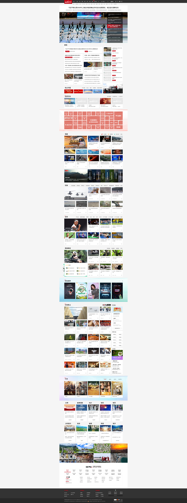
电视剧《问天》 (115, 371)
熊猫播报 (113, 248)
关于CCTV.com (66, 494)
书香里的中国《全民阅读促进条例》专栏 (105, 437)
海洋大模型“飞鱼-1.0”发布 (116, 437)
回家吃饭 (90, 345)
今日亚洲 (90, 318)
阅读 (102, 423)
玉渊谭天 (94, 87)
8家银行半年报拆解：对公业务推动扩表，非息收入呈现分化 (105, 416)
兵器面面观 (88, 185)
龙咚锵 (117, 150)
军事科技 (92, 185)
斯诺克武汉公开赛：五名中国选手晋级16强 (93, 240)
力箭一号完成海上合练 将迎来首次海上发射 (73, 65)
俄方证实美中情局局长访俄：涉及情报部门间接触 (91, 81)
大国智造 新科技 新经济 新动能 (92, 106)
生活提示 (110, 480)
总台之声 (65, 492)
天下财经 (113, 75)
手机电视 (88, 494)
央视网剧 (111, 134)
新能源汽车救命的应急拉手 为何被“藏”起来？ (69, 328)
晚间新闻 (95, 477)
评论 (79, 1)
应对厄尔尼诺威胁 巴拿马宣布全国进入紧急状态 (91, 77)
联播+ (86, 51)
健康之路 (102, 373)
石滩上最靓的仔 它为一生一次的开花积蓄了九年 (69, 342)
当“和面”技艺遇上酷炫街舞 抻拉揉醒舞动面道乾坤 (105, 328)
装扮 (89, 275)
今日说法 (81, 478)
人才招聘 (102, 496)
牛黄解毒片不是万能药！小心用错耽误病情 (105, 370)
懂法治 (114, 345)
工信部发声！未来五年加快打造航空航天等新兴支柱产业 (105, 413)
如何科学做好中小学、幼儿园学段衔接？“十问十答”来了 (117, 416)
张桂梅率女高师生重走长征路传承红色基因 (93, 416)
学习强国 (83, 87)
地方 (90, 403)
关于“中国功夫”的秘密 (115, 362)
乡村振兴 (68, 423)
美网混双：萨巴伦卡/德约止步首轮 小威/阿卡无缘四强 (81, 240)
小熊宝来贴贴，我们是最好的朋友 (105, 272)
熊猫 (92, 1)
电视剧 (105, 379)
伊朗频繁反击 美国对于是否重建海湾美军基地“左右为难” (117, 144)
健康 (90, 423)
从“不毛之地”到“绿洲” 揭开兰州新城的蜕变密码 (81, 356)
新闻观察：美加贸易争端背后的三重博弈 (114, 36)
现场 (89, 147)
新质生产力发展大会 (68, 359)
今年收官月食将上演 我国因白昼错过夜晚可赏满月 (88, 69)
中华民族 (117, 480)
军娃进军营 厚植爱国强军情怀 (117, 208)
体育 (87, 1)
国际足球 (114, 230)
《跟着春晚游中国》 (116, 313)
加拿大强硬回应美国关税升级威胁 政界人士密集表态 (92, 83)
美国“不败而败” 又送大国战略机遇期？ (69, 163)
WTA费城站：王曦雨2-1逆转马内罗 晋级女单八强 (105, 240)
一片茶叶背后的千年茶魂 (116, 358)
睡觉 (101, 275)
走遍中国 (78, 359)
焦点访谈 (113, 55)
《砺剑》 (114, 318)
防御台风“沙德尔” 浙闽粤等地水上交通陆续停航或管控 (73, 71)
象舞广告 (72, 494)
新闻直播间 (114, 70)
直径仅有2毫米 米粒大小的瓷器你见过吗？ (93, 356)
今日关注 (102, 345)
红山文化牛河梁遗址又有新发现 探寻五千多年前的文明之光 (69, 416)
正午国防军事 (67, 212)
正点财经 (113, 60)
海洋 (114, 423)
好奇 (91, 275)
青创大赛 (117, 134)
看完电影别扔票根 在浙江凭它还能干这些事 (93, 328)
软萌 (115, 275)
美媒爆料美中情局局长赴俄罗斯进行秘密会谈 (93, 144)
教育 (90, 1)
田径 (101, 230)
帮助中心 (88, 496)
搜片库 (116, 122)
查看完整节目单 (117, 328)
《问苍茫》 (78, 396)
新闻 (77, 1)
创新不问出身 (72, 51)
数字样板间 (109, 96)
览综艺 (114, 337)
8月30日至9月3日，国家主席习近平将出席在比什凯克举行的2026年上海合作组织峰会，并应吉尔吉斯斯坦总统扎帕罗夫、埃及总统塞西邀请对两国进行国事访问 (93, 10)
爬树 (113, 261)
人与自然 (81, 480)
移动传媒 (81, 496)
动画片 (110, 379)
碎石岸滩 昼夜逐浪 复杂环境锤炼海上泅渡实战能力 (117, 195)
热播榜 (119, 116)
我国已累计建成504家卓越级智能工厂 (114, 17)
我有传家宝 (103, 478)
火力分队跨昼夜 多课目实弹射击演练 (105, 195)
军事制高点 (97, 185)
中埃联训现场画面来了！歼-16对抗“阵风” (93, 315)
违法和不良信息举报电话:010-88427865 (96, 499)
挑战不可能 (110, 477)
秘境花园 (66, 345)
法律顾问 (102, 494)
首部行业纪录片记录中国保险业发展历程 (104, 106)
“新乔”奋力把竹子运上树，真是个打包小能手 (117, 258)
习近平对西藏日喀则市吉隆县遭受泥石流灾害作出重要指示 (81, 49)
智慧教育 (121, 493)
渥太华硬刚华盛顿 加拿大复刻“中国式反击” (105, 144)
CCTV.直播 (102, 1)
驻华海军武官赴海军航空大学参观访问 (93, 195)
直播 (67, 265)
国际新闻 (66, 83)
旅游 (78, 423)
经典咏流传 (103, 477)
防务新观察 (73, 185)
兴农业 (120, 342)
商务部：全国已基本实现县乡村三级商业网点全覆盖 (69, 437)
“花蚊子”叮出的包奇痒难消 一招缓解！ (81, 163)
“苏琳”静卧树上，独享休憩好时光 (105, 258)
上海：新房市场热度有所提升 (116, 72)
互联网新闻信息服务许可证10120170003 (69, 499)
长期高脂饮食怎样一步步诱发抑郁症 (93, 437)
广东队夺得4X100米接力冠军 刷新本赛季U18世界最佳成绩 (105, 227)
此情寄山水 (90, 51)
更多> (122, 134)
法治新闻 (95, 71)
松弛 (101, 261)
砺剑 (101, 185)
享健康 (120, 337)
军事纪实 (82, 185)
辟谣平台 (97, 494)
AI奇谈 (82, 150)
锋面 (90, 87)
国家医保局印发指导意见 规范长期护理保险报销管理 (73, 61)
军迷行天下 (106, 185)
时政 (73, 1)
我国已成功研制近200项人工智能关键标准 (71, 59)
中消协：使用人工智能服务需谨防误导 (91, 55)
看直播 (118, 127)
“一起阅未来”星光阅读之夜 (105, 433)
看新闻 (114, 334)
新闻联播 (81, 477)
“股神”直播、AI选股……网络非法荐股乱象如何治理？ (92, 59)
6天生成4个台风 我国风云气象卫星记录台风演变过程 (73, 69)
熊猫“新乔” (116, 261)
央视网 (81, 492)
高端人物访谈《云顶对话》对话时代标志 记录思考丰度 (69, 106)
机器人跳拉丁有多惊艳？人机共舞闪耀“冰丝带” (93, 413)
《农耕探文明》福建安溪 (116, 357)
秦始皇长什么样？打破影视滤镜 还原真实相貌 (81, 370)
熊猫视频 (108, 248)
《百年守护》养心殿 (115, 368)
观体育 (120, 334)
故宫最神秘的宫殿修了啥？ (116, 369)
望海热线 (97, 496)
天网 (77, 345)
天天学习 (67, 51)
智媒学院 (115, 492)
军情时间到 (117, 185)
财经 (85, 1)
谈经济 (114, 342)
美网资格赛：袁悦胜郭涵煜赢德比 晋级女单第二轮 (69, 240)
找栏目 (111, 122)
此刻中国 (70, 150)
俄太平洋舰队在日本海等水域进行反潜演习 (69, 209)
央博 (66, 403)
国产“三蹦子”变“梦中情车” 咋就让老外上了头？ (105, 315)
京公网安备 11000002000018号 (93, 501)
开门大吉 (66, 373)
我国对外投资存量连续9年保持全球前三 (72, 55)
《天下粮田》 (90, 396)
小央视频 (104, 134)
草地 (113, 275)
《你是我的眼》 (103, 396)
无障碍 (115, 2)
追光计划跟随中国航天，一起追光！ (117, 106)
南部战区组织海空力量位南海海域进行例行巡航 (72, 63)
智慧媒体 (109, 493)
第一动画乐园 (111, 478)
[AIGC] (112, 1)
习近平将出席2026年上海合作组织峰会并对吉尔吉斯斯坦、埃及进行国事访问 (93, 7)
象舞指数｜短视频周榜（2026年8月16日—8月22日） (81, 413)
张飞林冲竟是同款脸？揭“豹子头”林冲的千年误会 (93, 370)
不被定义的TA (106, 150)
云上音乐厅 (121, 96)
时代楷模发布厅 (89, 478)
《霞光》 (66, 396)
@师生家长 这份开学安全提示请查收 (117, 413)
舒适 (89, 261)
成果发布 (121, 492)
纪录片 (115, 379)
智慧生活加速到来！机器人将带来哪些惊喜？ (105, 356)
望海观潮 (102, 147)
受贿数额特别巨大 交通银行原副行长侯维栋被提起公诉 (117, 163)
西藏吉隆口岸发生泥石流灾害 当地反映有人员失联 (92, 57)
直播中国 (95, 1)
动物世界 (117, 478)
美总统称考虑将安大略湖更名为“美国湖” (78, 81)
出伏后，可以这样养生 (92, 433)
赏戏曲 (120, 345)
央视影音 (81, 494)
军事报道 (78, 185)
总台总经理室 (73, 492)
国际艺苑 (103, 480)
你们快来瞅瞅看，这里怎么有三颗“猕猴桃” (93, 272)
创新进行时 (90, 359)
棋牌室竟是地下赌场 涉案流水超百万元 (97, 69)
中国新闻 (113, 65)
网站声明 (65, 496)
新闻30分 (113, 80)
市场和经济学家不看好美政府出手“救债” (92, 75)
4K (98, 1)
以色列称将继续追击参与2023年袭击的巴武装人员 (92, 79)
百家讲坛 (90, 373)
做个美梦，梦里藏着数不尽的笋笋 (117, 272)
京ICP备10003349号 (78, 501)
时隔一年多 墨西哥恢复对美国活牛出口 (68, 81)
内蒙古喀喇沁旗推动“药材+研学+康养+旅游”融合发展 (81, 433)
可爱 (103, 275)
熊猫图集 (117, 248)
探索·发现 (78, 373)
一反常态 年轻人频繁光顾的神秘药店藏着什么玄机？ (81, 342)
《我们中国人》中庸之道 (116, 364)
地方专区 (69, 125)
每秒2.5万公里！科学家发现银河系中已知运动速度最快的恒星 (93, 163)
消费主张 (102, 318)
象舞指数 (80, 403)
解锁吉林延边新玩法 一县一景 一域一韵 (81, 437)
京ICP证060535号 (66, 501)
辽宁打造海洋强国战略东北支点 (117, 433)
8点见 (87, 87)
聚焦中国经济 (99, 87)
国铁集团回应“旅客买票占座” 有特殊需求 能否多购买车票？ (105, 163)
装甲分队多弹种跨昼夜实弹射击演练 (93, 209)
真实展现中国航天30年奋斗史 (116, 373)
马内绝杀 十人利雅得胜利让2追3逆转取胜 (117, 227)
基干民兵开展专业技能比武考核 (105, 209)
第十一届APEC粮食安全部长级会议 (69, 433)
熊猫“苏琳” (104, 261)
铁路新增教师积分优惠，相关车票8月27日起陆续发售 (73, 67)
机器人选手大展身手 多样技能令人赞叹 (117, 240)
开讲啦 (95, 478)
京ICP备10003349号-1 (84, 501)
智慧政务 (115, 493)
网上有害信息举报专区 (99, 492)
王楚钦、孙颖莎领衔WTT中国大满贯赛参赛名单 (93, 227)
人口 (95, 480)
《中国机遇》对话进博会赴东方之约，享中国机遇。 (81, 106)
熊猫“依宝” (92, 261)
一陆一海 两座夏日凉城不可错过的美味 (93, 342)
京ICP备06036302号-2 (72, 501)
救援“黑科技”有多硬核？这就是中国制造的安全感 (69, 356)
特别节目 (120, 379)
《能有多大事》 (114, 396)
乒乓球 (90, 230)
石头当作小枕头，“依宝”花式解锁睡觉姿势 (93, 258)
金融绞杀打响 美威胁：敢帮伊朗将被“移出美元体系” (105, 342)
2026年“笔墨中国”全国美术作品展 (69, 413)
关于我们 (109, 492)
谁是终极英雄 (111, 185)
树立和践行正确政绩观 (68, 57)
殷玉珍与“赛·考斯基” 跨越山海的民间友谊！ (81, 328)
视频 (82, 1)
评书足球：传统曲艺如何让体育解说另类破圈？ (81, 416)
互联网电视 (88, 492)
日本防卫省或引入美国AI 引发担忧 (81, 209)
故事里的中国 (118, 477)
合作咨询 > (115, 495)
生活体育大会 (115, 96)
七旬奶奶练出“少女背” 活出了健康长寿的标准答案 (69, 370)
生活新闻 (85, 71)
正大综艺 (88, 480)
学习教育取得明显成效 (76, 57)
